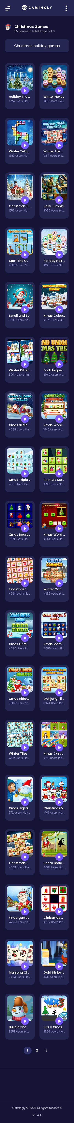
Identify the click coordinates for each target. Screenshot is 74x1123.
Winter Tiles (18, 753)
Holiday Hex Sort (56, 261)
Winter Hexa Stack (58, 96)
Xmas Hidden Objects (26, 698)
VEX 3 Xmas (52, 1027)
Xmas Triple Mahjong (26, 479)
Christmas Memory (58, 917)
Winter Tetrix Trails (23, 151)
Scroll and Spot (21, 315)
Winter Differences (23, 370)
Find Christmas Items (26, 589)
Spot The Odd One (23, 261)
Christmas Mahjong (24, 863)
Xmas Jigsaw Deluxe (25, 808)
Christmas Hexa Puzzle (27, 206)
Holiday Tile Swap (23, 96)
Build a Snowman (22, 1027)
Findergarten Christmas (28, 917)
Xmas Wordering (56, 425)
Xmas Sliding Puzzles (25, 425)
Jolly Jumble (53, 206)
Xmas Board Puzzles (25, 534)
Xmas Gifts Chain (23, 644)
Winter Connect (56, 589)
